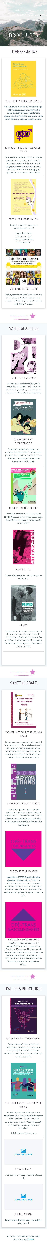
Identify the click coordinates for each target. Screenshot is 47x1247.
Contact (37, 20)
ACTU (39, 10)
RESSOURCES (34, 15)
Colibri (31, 1239)
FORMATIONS (16, 15)
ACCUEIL (18, 10)
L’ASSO (29, 10)
